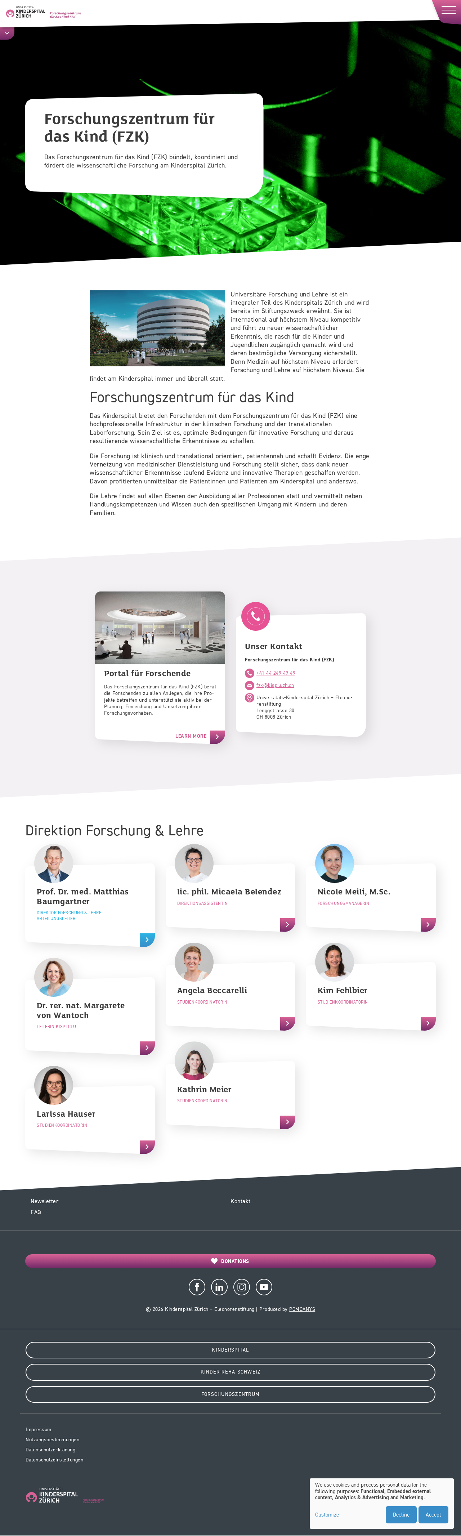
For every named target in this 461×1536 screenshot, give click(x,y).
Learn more (190, 736)
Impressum (39, 1429)
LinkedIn (219, 1287)
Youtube (264, 1287)
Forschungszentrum (230, 1394)
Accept (433, 1514)
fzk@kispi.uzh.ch (275, 685)
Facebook (197, 1287)
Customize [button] (327, 1515)
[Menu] (446, 12)
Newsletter (44, 1201)
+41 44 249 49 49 (275, 673)
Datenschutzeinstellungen (54, 1459)
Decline (401, 1514)
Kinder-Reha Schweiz (231, 1371)
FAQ (36, 1212)
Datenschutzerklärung (50, 1449)
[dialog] (382, 1503)
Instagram (241, 1287)
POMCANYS (302, 1309)
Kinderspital (230, 1350)
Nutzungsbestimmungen (52, 1439)
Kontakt (240, 1201)
